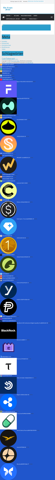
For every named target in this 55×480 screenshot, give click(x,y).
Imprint (24, 18)
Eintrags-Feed (5, 43)
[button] (11, 16)
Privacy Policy (33, 18)
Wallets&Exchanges (26, 15)
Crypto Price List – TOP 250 (13, 18)
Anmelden (4, 41)
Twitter (3, 49)
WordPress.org (6, 47)
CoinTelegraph (8, 58)
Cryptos (8, 15)
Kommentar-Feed (6, 45)
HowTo (35, 15)
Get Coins (16, 15)
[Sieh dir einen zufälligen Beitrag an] (51, 17)
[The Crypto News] (3, 17)
